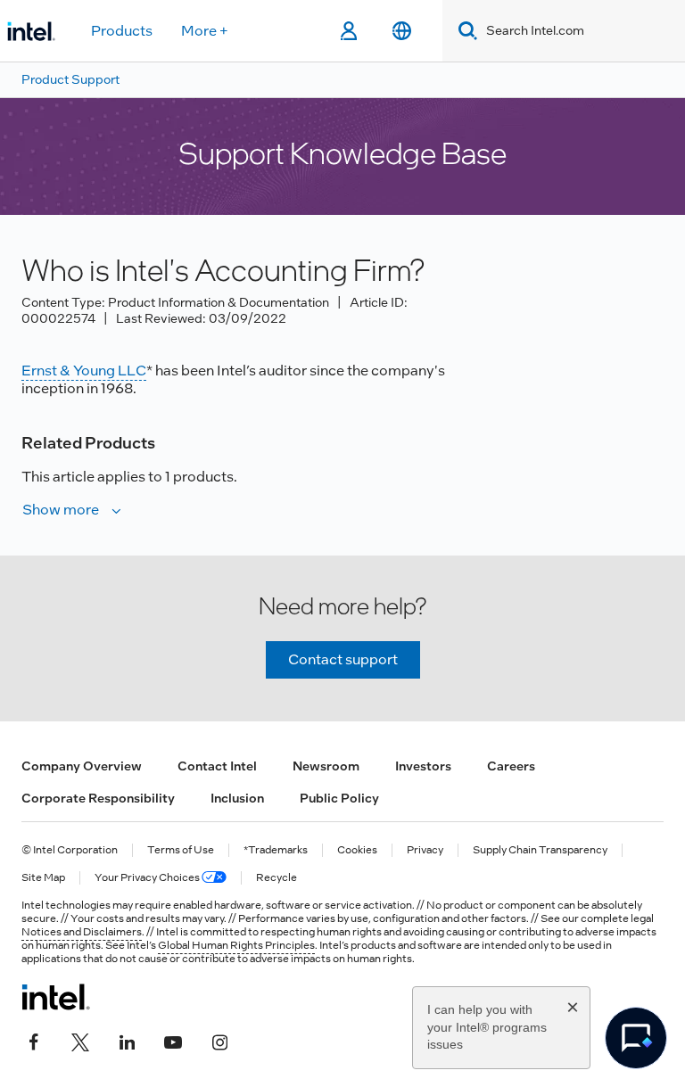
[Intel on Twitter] (80, 1039)
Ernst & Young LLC (83, 370)
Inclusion (237, 798)
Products (122, 30)
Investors (423, 766)
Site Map (43, 878)
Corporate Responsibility (98, 798)
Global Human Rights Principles (236, 945)
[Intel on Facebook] (33, 1039)
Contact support (343, 659)
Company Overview (81, 766)
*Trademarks (275, 850)
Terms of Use (180, 850)
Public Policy (339, 798)
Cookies (357, 850)
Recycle (276, 878)
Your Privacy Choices (148, 878)
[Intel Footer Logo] (55, 997)
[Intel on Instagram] (219, 1039)
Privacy (425, 850)
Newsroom (326, 766)
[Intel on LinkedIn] (126, 1039)
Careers (511, 766)
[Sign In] (348, 31)
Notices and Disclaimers (81, 932)
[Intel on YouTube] (173, 1039)
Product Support (70, 79)
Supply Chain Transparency (540, 850)
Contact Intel (217, 766)
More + (204, 30)
